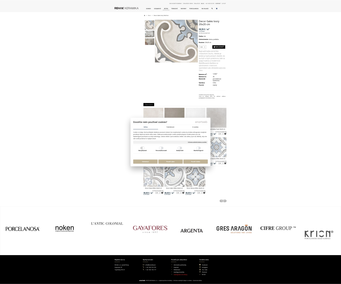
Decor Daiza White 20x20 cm (153, 188)
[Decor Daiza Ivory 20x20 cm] (221, 201)
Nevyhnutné (142, 150)
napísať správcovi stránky (165, 280)
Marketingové (198, 150)
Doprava (176, 267)
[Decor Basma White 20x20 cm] (216, 147)
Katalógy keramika (179, 272)
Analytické (179, 150)
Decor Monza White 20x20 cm (195, 188)
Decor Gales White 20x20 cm (174, 188)
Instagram (205, 267)
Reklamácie (177, 270)
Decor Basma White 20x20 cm (216, 158)
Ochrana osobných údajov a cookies (197, 142)
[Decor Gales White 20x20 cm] (174, 177)
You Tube (204, 270)
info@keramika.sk (150, 265)
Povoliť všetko (195, 161)
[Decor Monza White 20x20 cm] (195, 177)
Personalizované (161, 150)
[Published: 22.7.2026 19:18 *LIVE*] (146, 280)
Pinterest (204, 272)
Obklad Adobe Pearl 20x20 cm (216, 129)
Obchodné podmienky (180, 265)
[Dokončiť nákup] (217, 8)
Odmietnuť (145, 161)
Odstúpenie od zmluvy (180, 274)
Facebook (205, 265)
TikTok (203, 274)
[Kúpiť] (225, 134)
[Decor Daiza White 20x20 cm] (153, 177)
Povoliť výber (170, 161)
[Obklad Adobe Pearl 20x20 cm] (216, 118)
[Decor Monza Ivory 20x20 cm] (224, 201)
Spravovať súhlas (197, 280)
